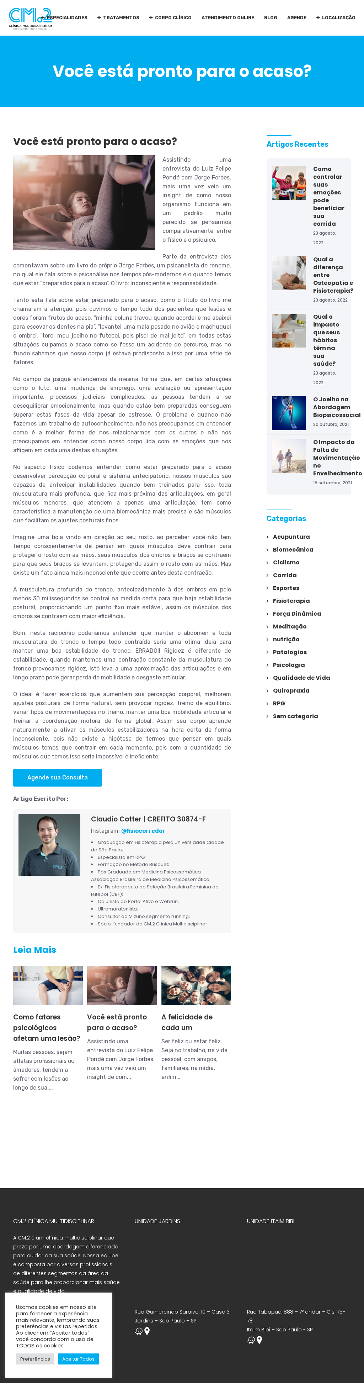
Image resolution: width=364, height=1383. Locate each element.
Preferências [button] (35, 1359)
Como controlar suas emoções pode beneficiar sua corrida (328, 196)
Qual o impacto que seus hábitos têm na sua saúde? (326, 340)
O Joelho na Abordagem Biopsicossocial (337, 407)
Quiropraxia (291, 691)
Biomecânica (293, 550)
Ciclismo (286, 562)
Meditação (290, 626)
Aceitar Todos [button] (78, 1359)
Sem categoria (295, 716)
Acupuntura (291, 537)
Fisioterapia (291, 601)
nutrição (286, 639)
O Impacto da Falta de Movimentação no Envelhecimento (337, 457)
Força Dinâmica (297, 614)
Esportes (286, 588)
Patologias (290, 652)
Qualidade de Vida (301, 678)
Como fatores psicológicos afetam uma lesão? (46, 1027)
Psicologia (289, 665)
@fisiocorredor (143, 831)
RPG (279, 703)
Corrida (285, 575)
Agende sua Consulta (57, 777)
